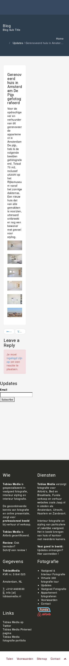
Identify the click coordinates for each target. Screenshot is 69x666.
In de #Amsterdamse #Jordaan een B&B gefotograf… (12, 331)
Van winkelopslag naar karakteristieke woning (21, 331)
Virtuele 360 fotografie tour (50, 579)
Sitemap (42, 659)
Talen (9, 659)
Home (59, 38)
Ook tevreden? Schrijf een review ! (15, 546)
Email (3, 389)
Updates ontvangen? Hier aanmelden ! (50, 551)
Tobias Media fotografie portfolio (14, 638)
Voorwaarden (49, 600)
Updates (18, 43)
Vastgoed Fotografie (53, 589)
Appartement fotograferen (49, 594)
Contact (46, 603)
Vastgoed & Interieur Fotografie (53, 572)
